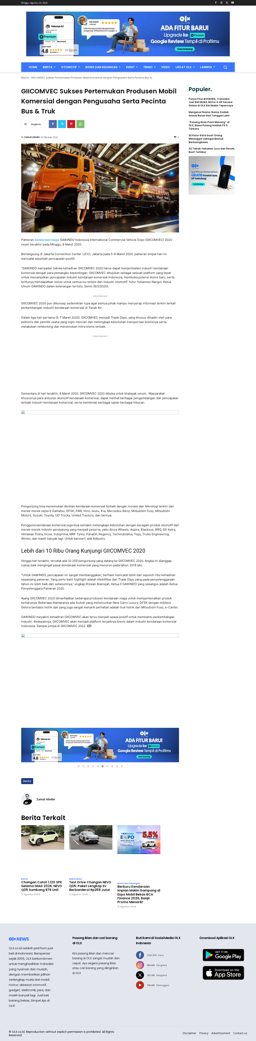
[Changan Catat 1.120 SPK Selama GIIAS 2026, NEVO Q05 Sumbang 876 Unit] (42, 850)
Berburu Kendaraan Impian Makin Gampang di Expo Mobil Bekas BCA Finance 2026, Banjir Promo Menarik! (138, 894)
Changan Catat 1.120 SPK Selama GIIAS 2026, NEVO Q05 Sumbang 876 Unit (41, 886)
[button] (225, 67)
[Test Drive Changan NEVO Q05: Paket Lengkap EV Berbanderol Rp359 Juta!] (90, 850)
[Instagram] (221, 3)
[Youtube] (232, 3)
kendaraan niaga (47, 240)
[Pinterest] (71, 124)
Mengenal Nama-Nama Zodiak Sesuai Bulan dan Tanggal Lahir (209, 114)
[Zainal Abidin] (26, 799)
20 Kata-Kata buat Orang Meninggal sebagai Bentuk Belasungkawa (206, 139)
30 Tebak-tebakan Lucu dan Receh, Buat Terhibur (212, 150)
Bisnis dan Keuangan (128, 883)
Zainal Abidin (32, 137)
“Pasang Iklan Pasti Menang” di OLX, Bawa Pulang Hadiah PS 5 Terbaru (209, 126)
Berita (25, 77)
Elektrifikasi (75, 879)
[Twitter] (227, 3)
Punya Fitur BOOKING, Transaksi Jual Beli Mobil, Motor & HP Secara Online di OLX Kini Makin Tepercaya (211, 102)
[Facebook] (216, 3)
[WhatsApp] (80, 124)
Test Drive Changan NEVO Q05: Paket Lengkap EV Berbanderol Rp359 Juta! (90, 886)
